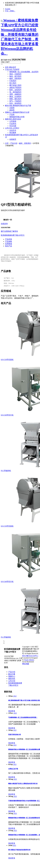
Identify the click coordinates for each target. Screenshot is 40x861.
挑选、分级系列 (15, 74)
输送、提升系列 (15, 76)
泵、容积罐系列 (15, 92)
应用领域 (8, 244)
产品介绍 (12, 69)
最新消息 (13, 119)
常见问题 (12, 126)
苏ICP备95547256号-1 (30, 656)
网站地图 (25, 664)
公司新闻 (12, 121)
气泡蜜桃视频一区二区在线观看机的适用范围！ (22, 717)
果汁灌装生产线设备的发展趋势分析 (19, 849)
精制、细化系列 (15, 99)
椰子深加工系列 (15, 85)
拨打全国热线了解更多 (9, 231)
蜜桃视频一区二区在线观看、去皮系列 (23, 72)
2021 (15, 713)
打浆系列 (12, 81)
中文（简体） (10, 11)
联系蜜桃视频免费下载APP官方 (13, 235)
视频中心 (17, 112)
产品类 (12, 114)
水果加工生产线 (13, 768)
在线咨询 (4, 224)
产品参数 (8, 241)
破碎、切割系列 (15, 78)
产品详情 (8, 239)
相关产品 (8, 246)
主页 (7, 143)
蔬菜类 (12, 110)
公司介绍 (12, 128)
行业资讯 (12, 123)
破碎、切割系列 (25, 143)
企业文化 (12, 130)
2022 (15, 696)
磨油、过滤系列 (15, 96)
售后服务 (12, 132)
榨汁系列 (12, 83)
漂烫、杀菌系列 (15, 94)
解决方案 (18, 105)
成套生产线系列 (15, 87)
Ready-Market (29, 660)
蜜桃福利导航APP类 (17, 117)
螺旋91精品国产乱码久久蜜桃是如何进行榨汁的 (23, 783)
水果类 (12, 108)
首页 (10, 67)
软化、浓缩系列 (15, 103)
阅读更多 (11, 711)
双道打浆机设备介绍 (14, 734)
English (7, 9)
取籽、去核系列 (15, 90)
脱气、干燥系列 (15, 101)
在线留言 (12, 139)
